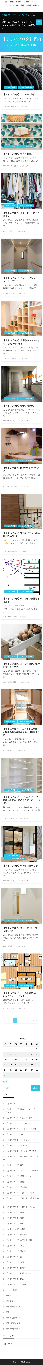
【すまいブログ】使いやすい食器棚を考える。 (21, 600)
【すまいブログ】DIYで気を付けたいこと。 (21, 469)
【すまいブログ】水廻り (16, 1229)
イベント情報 (11, 1290)
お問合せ (36, 5)
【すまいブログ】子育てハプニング (20, 1193)
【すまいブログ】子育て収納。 (18, 153)
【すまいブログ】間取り (16, 1268)
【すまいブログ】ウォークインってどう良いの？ (21, 929)
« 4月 (5, 1081)
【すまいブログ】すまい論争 (17, 1123)
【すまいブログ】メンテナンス (18, 1145)
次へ (34, 1020)
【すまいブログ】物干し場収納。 (19, 405)
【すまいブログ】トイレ (16, 1134)
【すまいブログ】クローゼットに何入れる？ (21, 214)
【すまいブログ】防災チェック (18, 1273)
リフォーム (34, 2)
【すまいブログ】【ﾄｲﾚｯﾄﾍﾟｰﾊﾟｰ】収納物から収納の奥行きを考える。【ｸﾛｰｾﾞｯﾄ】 (21, 800)
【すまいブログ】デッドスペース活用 (21, 1129)
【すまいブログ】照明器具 (16, 1234)
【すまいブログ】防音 (15, 1279)
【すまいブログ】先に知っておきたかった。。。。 (20, 1158)
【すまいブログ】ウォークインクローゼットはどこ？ (21, 279)
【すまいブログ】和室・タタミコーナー (22, 1170)
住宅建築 (19, 2)
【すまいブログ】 (10, 87)
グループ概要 (20, 5)
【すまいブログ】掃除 (15, 1218)
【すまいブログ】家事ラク (16, 1212)
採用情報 (29, 5)
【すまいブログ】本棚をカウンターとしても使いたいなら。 (21, 342)
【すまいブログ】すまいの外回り (19, 1118)
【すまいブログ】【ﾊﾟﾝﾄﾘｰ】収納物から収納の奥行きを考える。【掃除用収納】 (21, 732)
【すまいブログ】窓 (14, 1257)
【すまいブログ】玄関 (15, 1245)
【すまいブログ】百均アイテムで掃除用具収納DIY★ (21, 534)
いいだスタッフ (24, 106)
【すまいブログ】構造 (15, 1223)
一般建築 (26, 2)
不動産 (12, 2)
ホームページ (12, 45)
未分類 (8, 1295)
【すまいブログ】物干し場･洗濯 (14, 858)
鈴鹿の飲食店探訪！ (14, 1306)
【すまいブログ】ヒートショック (19, 1140)
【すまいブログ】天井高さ (16, 1187)
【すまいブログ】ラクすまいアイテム (21, 1151)
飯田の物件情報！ (13, 1329)
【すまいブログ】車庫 (15, 1262)
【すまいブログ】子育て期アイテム (20, 1207)
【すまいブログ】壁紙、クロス (18, 1176)
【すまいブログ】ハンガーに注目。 (20, 94)
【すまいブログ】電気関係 (16, 1284)
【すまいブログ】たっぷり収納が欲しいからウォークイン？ (21, 994)
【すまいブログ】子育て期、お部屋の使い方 (21, 1199)
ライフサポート (9, 5)
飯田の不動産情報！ (14, 1323)
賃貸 (6, 2)
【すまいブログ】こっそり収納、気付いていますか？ (21, 665)
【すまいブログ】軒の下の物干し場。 (21, 865)
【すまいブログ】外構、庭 (16, 1182)
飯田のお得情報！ (13, 1318)
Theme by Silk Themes (21, 1362)
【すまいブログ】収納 (25, 87)
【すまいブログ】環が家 (16, 1251)
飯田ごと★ (10, 1312)
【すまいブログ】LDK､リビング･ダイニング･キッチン (20, 1110)
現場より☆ (10, 1301)
